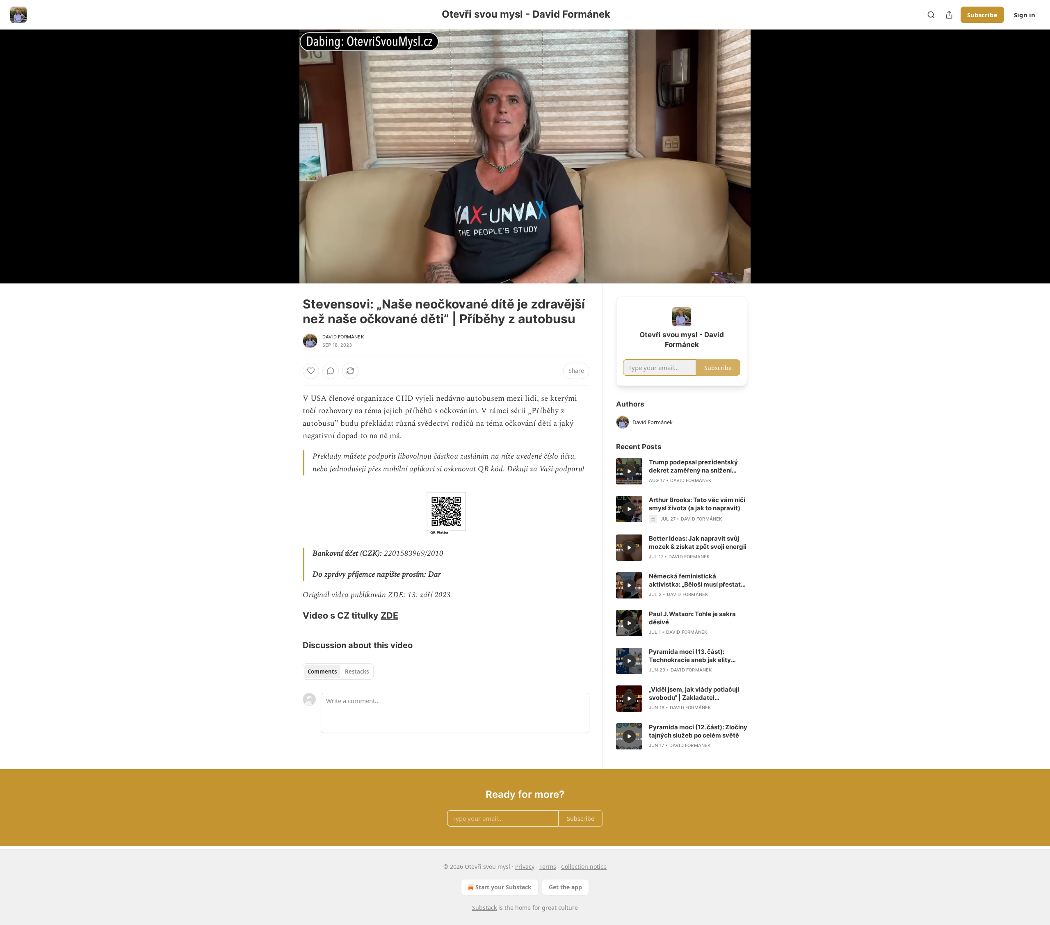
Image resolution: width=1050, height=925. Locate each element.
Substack (484, 907)
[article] (682, 471)
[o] (629, 471)
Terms (547, 866)
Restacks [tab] (357, 671)
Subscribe (982, 15)
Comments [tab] (322, 671)
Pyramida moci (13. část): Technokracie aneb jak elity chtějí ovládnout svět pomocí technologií (692, 656)
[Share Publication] (949, 15)
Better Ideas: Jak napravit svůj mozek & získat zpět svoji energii (697, 542)
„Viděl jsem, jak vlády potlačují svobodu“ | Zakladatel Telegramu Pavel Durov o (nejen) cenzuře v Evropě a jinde (697, 693)
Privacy (524, 866)
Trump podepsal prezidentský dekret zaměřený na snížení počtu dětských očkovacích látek (693, 466)
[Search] (931, 15)
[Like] (311, 371)
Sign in (1024, 15)
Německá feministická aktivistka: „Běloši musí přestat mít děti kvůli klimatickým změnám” (695, 580)
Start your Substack (503, 887)
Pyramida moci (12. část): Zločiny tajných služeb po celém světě (698, 731)
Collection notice (584, 866)
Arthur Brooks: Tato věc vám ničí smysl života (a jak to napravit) (697, 504)
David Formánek (343, 337)
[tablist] (338, 671)
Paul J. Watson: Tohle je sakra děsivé (692, 618)
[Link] (291, 615)
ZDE (396, 595)
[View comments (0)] (767, 156)
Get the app (565, 887)
